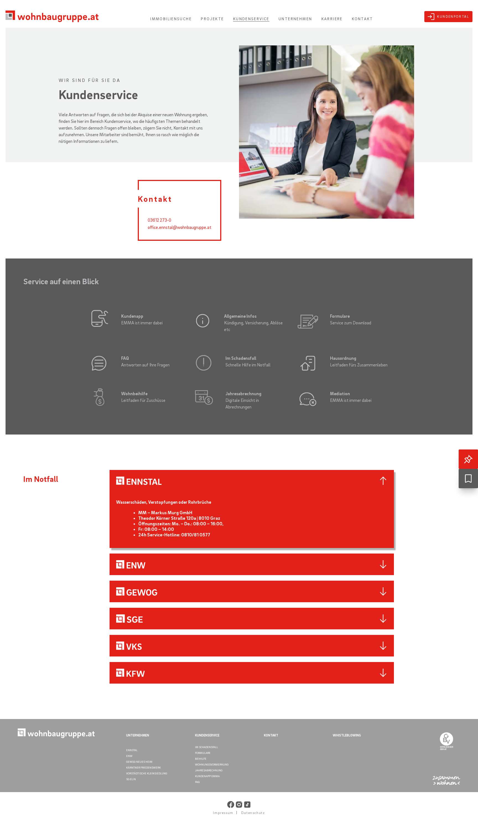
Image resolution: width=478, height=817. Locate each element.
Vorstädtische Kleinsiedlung (146, 773)
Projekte (212, 18)
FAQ (197, 782)
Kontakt (362, 18)
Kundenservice (251, 18)
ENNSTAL (131, 750)
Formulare (203, 752)
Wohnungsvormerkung (211, 764)
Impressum (223, 812)
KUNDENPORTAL (453, 16)
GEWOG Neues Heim (139, 761)
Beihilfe (200, 758)
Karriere (332, 18)
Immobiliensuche (171, 18)
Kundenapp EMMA (207, 776)
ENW (129, 755)
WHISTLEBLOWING (347, 735)
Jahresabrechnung (208, 770)
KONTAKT (271, 735)
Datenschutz (253, 812)
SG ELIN (131, 779)
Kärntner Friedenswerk (143, 767)
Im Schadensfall (206, 747)
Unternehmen (295, 18)
